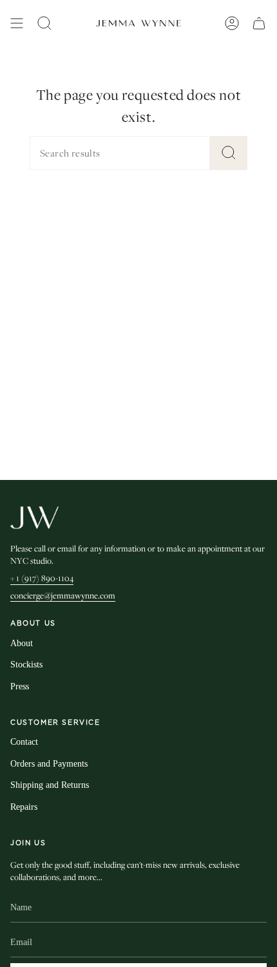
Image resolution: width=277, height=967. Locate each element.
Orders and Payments (49, 764)
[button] (44, 23)
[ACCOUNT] (232, 23)
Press (19, 686)
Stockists (26, 664)
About (21, 643)
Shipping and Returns (49, 785)
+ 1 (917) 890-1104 (41, 578)
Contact (24, 742)
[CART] (259, 23)
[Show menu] (16, 23)
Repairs (23, 807)
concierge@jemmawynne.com (62, 595)
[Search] (228, 153)
